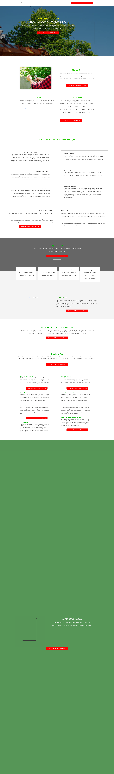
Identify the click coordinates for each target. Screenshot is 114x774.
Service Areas (66, 2)
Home (60, 2)
